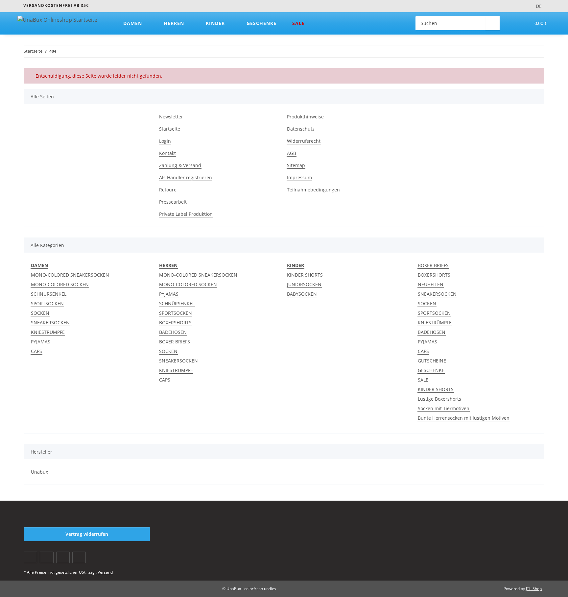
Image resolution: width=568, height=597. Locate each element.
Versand (105, 572)
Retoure (168, 190)
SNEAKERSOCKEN (50, 322)
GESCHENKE (431, 370)
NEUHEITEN (430, 284)
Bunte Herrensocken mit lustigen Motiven (463, 418)
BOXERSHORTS (175, 322)
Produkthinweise (305, 116)
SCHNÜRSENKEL (48, 294)
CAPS (36, 351)
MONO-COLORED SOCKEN (60, 284)
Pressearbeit (173, 202)
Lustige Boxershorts (439, 399)
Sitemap (296, 165)
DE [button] (539, 6)
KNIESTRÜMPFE (48, 332)
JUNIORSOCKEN (304, 284)
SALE (423, 380)
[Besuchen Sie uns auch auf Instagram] (79, 557)
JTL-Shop (534, 588)
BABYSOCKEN (302, 294)
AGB (291, 153)
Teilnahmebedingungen (313, 190)
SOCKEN (40, 313)
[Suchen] (492, 23)
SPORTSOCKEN (47, 303)
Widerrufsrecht (303, 141)
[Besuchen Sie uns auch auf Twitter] (46, 557)
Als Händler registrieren (185, 177)
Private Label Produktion (186, 214)
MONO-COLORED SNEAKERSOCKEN (70, 275)
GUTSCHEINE (432, 361)
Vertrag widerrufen (86, 534)
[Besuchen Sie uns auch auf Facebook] (30, 557)
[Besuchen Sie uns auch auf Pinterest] (63, 557)
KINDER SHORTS (305, 275)
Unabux (39, 472)
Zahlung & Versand (180, 165)
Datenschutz (301, 129)
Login (165, 141)
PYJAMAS (40, 341)
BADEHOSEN (173, 332)
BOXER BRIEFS (174, 341)
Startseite (169, 129)
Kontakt (167, 153)
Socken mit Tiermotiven (443, 408)
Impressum (299, 177)
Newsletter (171, 116)
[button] (512, 23)
